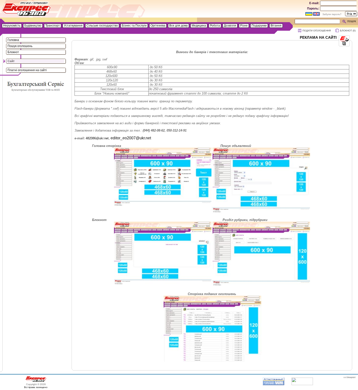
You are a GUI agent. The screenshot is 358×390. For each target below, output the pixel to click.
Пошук (351, 21)
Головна (13, 40)
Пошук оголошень (20, 46)
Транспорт (52, 25)
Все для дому (178, 25)
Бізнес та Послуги (134, 25)
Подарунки (259, 25)
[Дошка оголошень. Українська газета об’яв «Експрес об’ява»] (27, 9)
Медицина (199, 25)
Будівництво (32, 25)
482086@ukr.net (97, 138)
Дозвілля (230, 25)
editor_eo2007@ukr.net (131, 138)
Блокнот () (348, 30)
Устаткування (73, 25)
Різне (244, 25)
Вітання (276, 25)
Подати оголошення (316, 30)
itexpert (351, 377)
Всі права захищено (35, 387)
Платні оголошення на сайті (27, 70)
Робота (215, 25)
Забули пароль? (331, 14)
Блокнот (13, 52)
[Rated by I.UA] (302, 384)
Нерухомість (11, 25)
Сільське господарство (102, 25)
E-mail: (314, 3)
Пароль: (313, 8)
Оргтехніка (158, 25)
